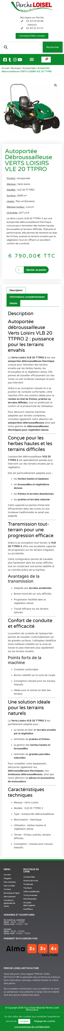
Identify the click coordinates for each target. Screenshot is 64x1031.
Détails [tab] (13, 303)
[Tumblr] (10, 59)
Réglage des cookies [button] (44, 1021)
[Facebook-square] (5, 59)
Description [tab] (16, 290)
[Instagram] (15, 59)
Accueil (5, 68)
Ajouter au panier (36, 269)
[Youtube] (20, 59)
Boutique (16, 68)
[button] (31, 59)
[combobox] (22, 47)
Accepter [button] (24, 1021)
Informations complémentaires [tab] (27, 296)
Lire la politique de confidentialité (32, 1026)
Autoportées (29, 68)
